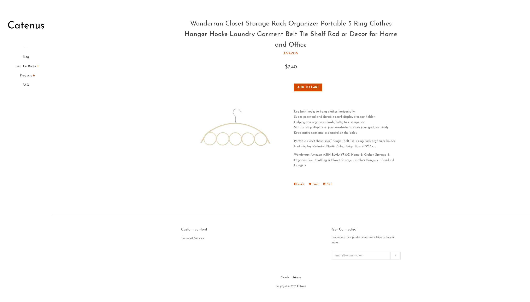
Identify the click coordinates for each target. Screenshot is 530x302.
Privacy (297, 278)
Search (285, 278)
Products (26, 75)
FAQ (26, 85)
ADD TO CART (308, 87)
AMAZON (290, 53)
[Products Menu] (34, 76)
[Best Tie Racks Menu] (38, 67)
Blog (26, 57)
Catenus (301, 286)
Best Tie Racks (26, 66)
